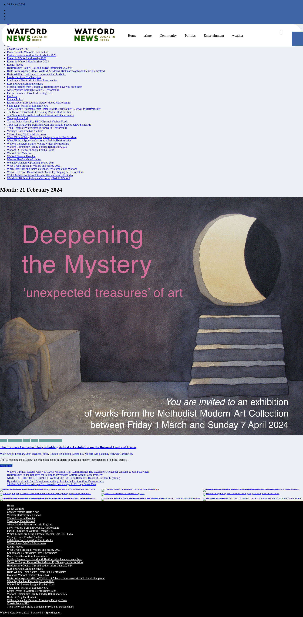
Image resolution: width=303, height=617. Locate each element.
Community (168, 35)
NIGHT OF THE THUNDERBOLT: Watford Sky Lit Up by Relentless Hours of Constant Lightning (63, 477)
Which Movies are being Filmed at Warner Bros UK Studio (40, 175)
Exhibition (65, 453)
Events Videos (15, 64)
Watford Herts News (11, 612)
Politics (190, 35)
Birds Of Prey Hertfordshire (22, 597)
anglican (36, 453)
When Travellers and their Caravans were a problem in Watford (42, 168)
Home (132, 35)
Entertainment (214, 35)
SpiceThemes (53, 612)
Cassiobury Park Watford (21, 521)
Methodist (77, 453)
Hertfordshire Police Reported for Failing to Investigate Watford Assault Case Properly (55, 474)
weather (237, 35)
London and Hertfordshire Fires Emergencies (32, 80)
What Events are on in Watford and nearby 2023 (33, 165)
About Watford (15, 508)
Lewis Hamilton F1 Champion (24, 77)
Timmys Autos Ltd (17, 118)
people (34, 440)
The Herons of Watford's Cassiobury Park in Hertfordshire (39, 112)
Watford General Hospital (21, 156)
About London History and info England (29, 524)
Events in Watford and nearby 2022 (26, 58)
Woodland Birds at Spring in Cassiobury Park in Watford (38, 178)
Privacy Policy (15, 99)
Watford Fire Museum (19, 153)
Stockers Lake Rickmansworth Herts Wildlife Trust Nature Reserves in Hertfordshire (54, 108)
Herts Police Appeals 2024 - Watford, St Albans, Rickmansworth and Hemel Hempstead (56, 70)
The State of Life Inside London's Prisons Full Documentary (40, 115)
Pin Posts (12, 96)
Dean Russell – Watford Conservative (28, 556)
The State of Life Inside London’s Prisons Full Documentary (40, 606)
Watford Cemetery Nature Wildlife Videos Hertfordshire (38, 143)
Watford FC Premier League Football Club (30, 149)
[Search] (281, 32)
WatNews (5, 453)
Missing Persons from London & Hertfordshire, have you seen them (44, 86)
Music (26, 440)
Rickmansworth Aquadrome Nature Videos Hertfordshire (38, 102)
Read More (6, 465)
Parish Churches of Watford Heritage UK (30, 93)
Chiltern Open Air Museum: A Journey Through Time (37, 600)
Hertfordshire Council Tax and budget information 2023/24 (39, 67)
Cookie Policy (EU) (18, 48)
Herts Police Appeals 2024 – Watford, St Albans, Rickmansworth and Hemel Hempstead (56, 578)
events (3, 440)
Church (54, 453)
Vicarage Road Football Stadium (25, 130)
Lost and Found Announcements (25, 83)
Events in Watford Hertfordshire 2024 (28, 61)
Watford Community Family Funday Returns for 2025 (37, 146)
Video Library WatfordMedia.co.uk (26, 134)
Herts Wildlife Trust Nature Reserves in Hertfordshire (36, 74)
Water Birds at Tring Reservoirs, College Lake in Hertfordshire (41, 137)
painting (103, 453)
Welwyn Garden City (50, 440)
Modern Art (91, 453)
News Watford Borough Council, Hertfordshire (33, 89)
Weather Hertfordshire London (24, 159)
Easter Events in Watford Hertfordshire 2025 (31, 55)
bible (45, 453)
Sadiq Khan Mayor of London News (27, 105)
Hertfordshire (15, 440)
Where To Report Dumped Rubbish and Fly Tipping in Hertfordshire (45, 172)
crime (147, 35)
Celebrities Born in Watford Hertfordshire (30, 540)
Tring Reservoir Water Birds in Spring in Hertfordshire (37, 127)
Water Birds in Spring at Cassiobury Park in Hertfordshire (39, 140)
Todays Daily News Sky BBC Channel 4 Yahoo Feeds (37, 121)
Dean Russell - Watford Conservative (27, 52)
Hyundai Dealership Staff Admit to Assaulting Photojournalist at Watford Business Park (55, 481)
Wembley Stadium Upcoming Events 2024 (30, 162)
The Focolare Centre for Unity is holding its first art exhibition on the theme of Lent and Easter (68, 447)
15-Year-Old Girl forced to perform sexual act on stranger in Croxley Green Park (51, 484)
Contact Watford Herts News (23, 511)
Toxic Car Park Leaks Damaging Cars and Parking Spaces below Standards (49, 124)
